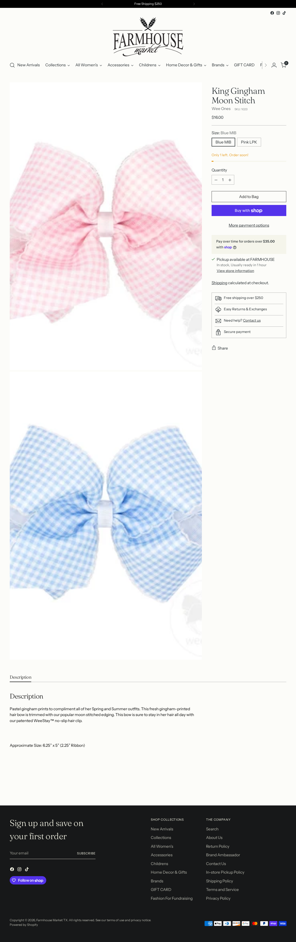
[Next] (194, 4)
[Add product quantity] (230, 180)
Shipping (219, 282)
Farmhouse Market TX (52, 920)
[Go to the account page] (274, 65)
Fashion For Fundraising (172, 898)
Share (223, 348)
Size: (224, 133)
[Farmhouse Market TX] (148, 36)
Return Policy (217, 846)
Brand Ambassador (223, 855)
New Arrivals (162, 829)
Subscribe (86, 853)
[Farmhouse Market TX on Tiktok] (284, 13)
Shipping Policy (219, 881)
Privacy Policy (218, 898)
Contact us (252, 320)
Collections (161, 837)
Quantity (219, 170)
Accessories (162, 855)
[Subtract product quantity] (216, 180)
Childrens (159, 863)
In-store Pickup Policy (225, 872)
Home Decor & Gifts (169, 872)
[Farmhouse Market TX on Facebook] (272, 13)
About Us (214, 837)
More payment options (249, 225)
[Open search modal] (12, 65)
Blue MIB (223, 142)
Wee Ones (221, 108)
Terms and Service (222, 889)
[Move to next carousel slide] (282, 789)
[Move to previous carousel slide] (272, 790)
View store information (235, 270)
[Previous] (102, 4)
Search (212, 829)
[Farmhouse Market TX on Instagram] (278, 13)
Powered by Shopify (24, 925)
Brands (157, 881)
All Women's (162, 846)
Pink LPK (249, 142)
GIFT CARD (161, 889)
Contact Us (216, 863)
